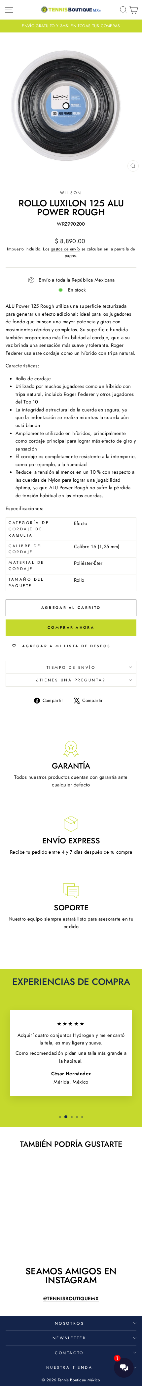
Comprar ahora (71, 627)
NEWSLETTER (69, 1338)
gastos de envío (65, 249)
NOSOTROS (69, 1323)
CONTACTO (69, 1353)
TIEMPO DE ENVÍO (71, 667)
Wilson (71, 192)
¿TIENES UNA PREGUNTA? (71, 680)
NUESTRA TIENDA (69, 1367)
